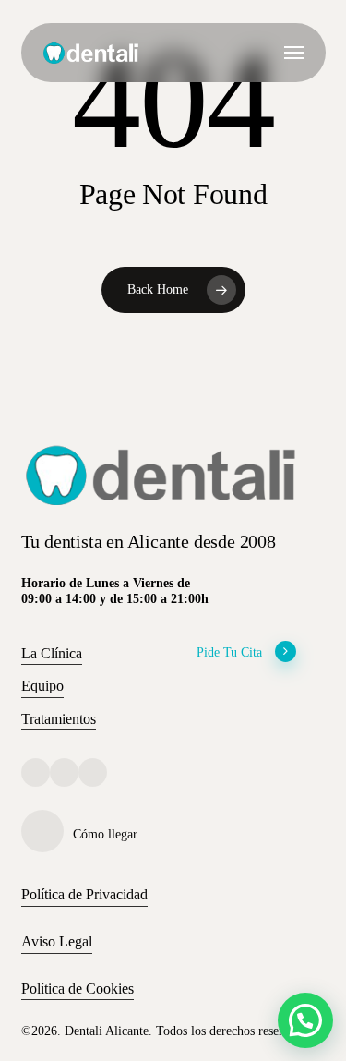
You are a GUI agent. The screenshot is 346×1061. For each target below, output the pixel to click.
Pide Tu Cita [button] (229, 652)
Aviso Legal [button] (56, 941)
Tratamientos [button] (58, 719)
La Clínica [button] (51, 653)
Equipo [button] (42, 685)
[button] (294, 52)
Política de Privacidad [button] (84, 894)
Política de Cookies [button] (77, 988)
